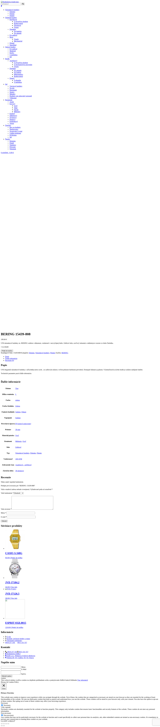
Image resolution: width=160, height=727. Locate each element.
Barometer (13, 90)
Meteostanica (18, 74)
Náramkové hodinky (12, 10)
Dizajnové (17, 25)
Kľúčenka (13, 135)
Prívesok (13, 147)
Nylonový (13, 117)
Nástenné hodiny (11, 18)
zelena (17, 400)
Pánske (12, 14)
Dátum (23, 412)
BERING (65, 353)
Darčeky (8, 125)
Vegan (12, 123)
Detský (12, 78)
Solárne (18, 412)
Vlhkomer (13, 98)
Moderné (13, 51)
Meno (3, 513)
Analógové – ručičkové (23, 465)
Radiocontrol (18, 23)
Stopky (12, 92)
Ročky (12, 53)
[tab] (82, 357)
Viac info (14, 587)
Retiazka (13, 141)
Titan (15, 108)
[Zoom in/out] (8, 723)
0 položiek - (7, 153)
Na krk (12, 88)
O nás (8, 637)
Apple (12, 102)
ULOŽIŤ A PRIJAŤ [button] (8, 721)
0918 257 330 (10, 642)
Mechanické (18, 41)
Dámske (12, 12)
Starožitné (13, 45)
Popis (7, 356)
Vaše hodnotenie (7, 493)
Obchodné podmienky (14, 641)
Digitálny (13, 68)
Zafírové (18, 447)
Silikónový (13, 116)
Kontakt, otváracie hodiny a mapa (18, 639)
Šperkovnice (14, 129)
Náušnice (13, 145)
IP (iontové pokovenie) (23, 424)
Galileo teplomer (15, 133)
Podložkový (14, 121)
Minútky (12, 94)
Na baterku (18, 31)
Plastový (12, 119)
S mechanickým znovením (23, 65)
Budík (7, 59)
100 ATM (18, 459)
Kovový (12, 104)
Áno (16, 388)
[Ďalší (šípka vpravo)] (4, 725)
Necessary (7, 705)
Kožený (12, 114)
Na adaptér (17, 33)
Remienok (8, 100)
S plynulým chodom (21, 21)
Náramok (13, 149)
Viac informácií (82, 680)
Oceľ (16, 106)
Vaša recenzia (6, 509)
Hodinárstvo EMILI (13, 654)
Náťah (16, 110)
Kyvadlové (13, 35)
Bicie (11, 37)
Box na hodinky (15, 127)
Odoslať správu (6, 676)
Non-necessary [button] (6, 713)
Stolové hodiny (10, 47)
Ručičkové (13, 19)
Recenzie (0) (9, 360)
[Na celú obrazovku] (6, 723)
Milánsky (17, 112)
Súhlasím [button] (74, 680)
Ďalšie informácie (11, 358)
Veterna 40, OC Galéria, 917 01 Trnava (20, 658)
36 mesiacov (19, 471)
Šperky (7, 139)
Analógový (13, 61)
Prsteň (12, 143)
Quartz (16, 27)
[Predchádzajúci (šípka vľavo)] (2, 725)
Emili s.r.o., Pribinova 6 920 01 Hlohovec (20, 656)
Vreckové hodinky (16, 86)
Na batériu (17, 72)
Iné (11, 57)
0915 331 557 (22, 642)
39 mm (17, 430)
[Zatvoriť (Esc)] (2, 723)
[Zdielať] (4, 723)
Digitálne (13, 29)
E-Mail (23, 669)
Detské (12, 16)
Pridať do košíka (7, 351)
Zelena (17, 406)
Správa (23, 674)
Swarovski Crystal (16, 131)
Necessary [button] (4, 703)
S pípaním (17, 80)
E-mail (4, 517)
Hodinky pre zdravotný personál (21, 96)
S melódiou (13, 55)
